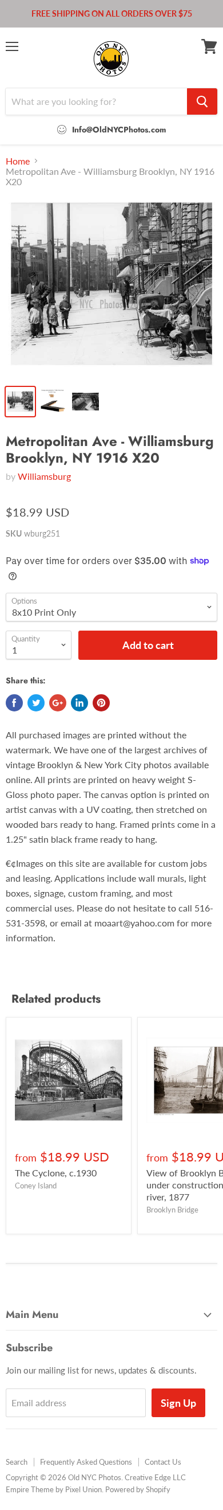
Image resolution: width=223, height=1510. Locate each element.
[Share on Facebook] (14, 702)
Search (16, 1461)
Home (18, 161)
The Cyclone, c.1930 (56, 1172)
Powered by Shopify (137, 1489)
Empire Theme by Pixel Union (54, 1489)
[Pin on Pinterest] (101, 702)
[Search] (202, 101)
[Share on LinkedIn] (79, 702)
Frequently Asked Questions (86, 1461)
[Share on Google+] (57, 702)
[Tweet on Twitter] (36, 702)
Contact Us (163, 1461)
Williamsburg (44, 476)
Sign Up (178, 1402)
